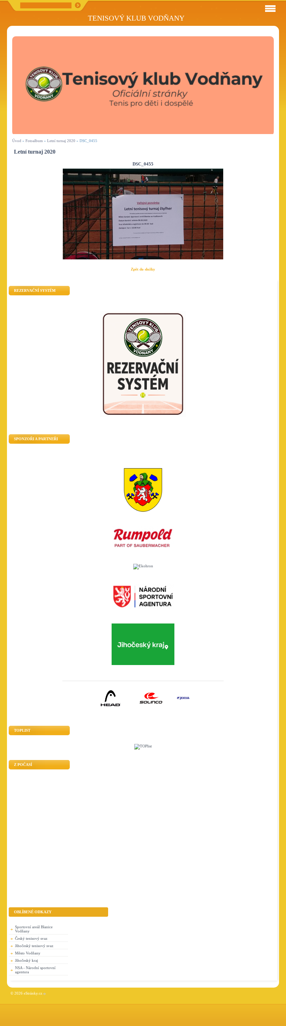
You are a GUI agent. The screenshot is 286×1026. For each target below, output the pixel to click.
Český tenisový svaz (31, 938)
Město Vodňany (27, 953)
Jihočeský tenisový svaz (34, 946)
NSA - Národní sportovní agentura (35, 970)
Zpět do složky (143, 269)
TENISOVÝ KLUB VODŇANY (136, 18)
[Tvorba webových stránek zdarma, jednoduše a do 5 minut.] (44, 993)
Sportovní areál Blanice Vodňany (34, 929)
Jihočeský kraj (26, 960)
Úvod (16, 141)
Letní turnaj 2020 (61, 141)
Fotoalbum (34, 141)
